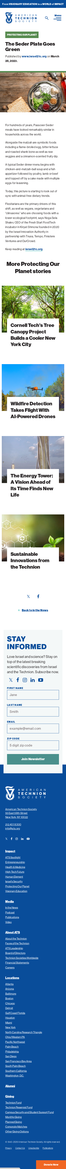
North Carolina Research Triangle (23, 1032)
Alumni (10, 1086)
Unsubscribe (33, 1148)
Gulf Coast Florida (15, 1013)
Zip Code (13, 738)
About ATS (12, 932)
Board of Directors (15, 953)
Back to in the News (35, 610)
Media (9, 901)
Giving (9, 1096)
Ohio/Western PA (15, 1037)
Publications (12, 917)
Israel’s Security (14, 881)
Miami (8, 1022)
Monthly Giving (13, 1117)
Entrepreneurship (15, 862)
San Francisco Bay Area (18, 1061)
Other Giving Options (17, 1131)
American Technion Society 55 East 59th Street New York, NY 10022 (21, 813)
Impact (10, 851)
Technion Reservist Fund (18, 1107)
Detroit (9, 1008)
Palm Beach (12, 1046)
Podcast (10, 912)
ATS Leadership (14, 948)
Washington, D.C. (14, 1075)
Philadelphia (12, 1051)
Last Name (14, 705)
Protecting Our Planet (22, 34)
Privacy (8, 1148)
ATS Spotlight (12, 857)
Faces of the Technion (17, 943)
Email (11, 721)
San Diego (11, 1056)
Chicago (10, 1003)
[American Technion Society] (27, 18)
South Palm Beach (15, 1066)
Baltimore (10, 993)
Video (8, 922)
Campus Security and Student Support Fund (29, 1112)
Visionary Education (16, 891)
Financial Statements (17, 962)
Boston (9, 998)
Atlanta (9, 984)
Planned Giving (13, 1122)
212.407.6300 (13, 824)
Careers (9, 967)
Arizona (9, 988)
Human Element (14, 876)
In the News (11, 907)
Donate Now (51, 1164)
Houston (10, 1017)
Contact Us (20, 1148)
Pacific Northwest (15, 1042)
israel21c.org (33, 249)
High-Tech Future (14, 871)
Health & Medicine (15, 867)
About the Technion (16, 938)
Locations (12, 978)
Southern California (16, 1071)
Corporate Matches (16, 1126)
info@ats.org (12, 828)
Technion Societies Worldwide (21, 958)
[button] (57, 17)
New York (10, 1027)
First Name (15, 688)
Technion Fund (13, 1102)
